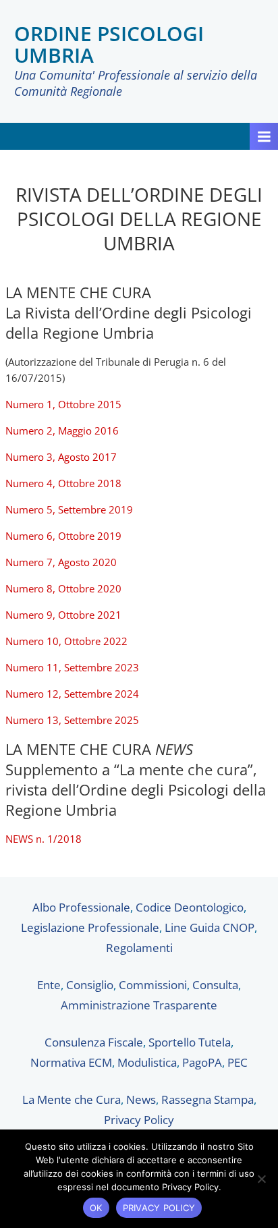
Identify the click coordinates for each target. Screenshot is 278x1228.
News (141, 1099)
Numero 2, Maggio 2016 (62, 430)
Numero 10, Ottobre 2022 (66, 641)
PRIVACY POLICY (159, 1207)
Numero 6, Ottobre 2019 (63, 535)
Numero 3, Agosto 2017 (61, 457)
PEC (237, 1062)
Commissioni (153, 985)
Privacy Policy (139, 1119)
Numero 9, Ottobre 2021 (63, 614)
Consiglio (89, 985)
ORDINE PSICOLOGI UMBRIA (109, 44)
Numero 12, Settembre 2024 (73, 693)
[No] (261, 1178)
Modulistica (147, 1062)
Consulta (215, 985)
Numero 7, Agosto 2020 (61, 562)
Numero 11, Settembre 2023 (72, 667)
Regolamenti (139, 947)
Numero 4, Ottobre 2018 (63, 483)
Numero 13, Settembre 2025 (72, 720)
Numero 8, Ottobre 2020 (63, 588)
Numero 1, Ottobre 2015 (63, 404)
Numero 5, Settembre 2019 (69, 509)
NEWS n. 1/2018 (43, 838)
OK (96, 1207)
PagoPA (202, 1062)
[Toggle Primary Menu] (264, 136)
